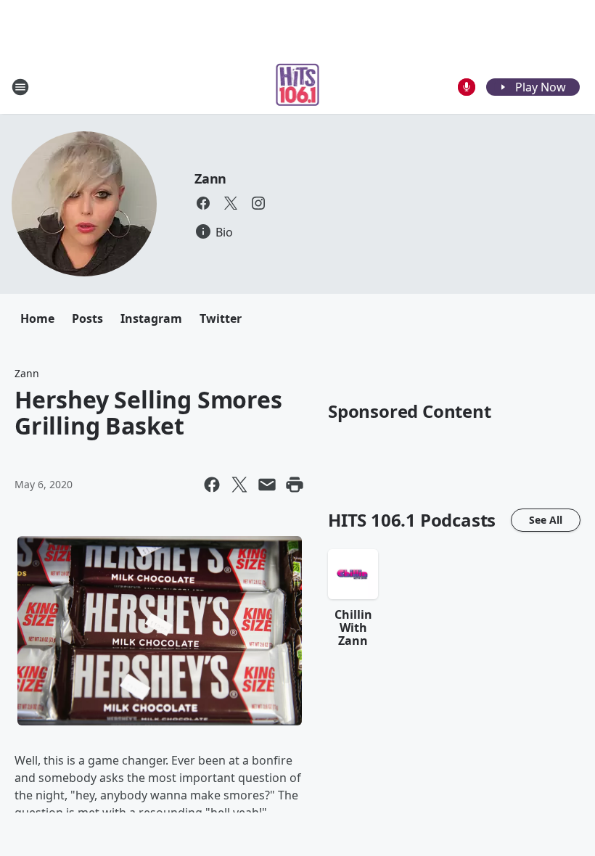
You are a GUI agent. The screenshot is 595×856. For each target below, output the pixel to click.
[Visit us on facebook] (203, 203)
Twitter (221, 318)
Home (37, 318)
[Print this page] (294, 484)
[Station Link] (298, 86)
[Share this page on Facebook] (212, 484)
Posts (87, 318)
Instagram (151, 318)
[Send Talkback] (466, 87)
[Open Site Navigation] (20, 87)
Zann (210, 178)
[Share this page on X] (239, 484)
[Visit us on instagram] (258, 203)
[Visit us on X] (230, 203)
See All (545, 520)
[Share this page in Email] (267, 484)
